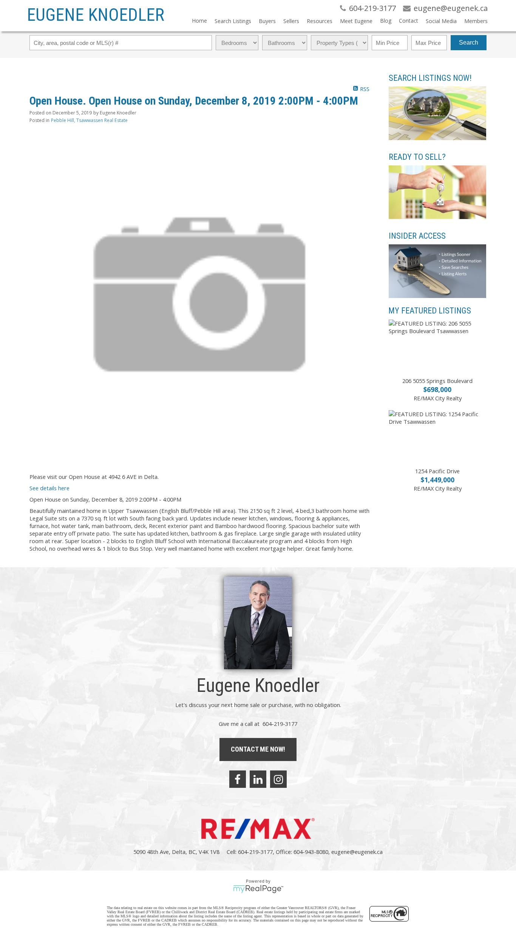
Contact (408, 20)
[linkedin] (258, 779)
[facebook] (237, 779)
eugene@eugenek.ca (357, 851)
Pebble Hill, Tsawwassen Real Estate (89, 120)
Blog (385, 20)
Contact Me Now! (258, 749)
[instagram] (278, 779)
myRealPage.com (258, 889)
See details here (49, 488)
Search (468, 42)
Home (199, 20)
